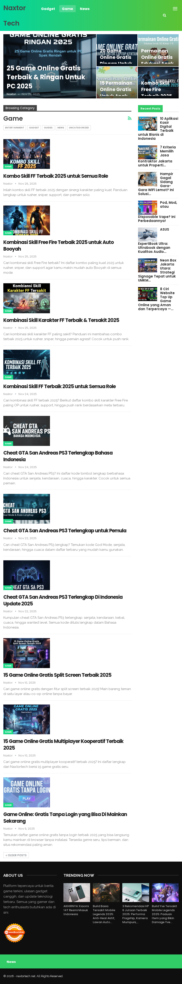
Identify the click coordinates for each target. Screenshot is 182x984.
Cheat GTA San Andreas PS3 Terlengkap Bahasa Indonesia (58, 456)
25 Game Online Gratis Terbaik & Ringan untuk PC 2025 (46, 77)
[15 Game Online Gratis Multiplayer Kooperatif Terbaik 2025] (26, 719)
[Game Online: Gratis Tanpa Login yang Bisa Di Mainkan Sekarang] (26, 792)
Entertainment (14, 127)
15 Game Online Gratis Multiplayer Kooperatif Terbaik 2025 (63, 744)
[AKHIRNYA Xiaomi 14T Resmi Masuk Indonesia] (76, 892)
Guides (48, 127)
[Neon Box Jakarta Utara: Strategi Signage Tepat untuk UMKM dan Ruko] (147, 265)
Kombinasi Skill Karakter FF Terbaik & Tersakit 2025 (61, 320)
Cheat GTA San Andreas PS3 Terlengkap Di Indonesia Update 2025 (63, 600)
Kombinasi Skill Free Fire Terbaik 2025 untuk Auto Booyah (58, 245)
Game (67, 8)
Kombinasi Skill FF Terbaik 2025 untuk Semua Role (59, 386)
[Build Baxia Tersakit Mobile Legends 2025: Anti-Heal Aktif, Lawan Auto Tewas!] (106, 892)
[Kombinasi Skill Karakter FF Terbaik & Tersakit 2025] (26, 298)
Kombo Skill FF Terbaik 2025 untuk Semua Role (55, 176)
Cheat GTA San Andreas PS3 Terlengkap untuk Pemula (64, 530)
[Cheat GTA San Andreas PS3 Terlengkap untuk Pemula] (26, 509)
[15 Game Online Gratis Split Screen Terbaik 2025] (26, 653)
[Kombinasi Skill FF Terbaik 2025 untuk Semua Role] (26, 364)
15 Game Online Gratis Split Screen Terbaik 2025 (57, 675)
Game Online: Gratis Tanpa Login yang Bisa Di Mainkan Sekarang (65, 817)
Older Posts (17, 855)
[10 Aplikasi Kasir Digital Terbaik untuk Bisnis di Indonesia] (147, 124)
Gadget (48, 8)
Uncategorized (79, 127)
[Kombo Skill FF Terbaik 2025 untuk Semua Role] (26, 154)
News (85, 8)
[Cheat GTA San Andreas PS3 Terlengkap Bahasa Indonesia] (26, 431)
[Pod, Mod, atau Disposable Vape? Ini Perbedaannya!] (147, 208)
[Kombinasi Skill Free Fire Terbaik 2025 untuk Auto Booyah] (26, 220)
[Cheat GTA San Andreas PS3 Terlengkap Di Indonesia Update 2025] (26, 575)
